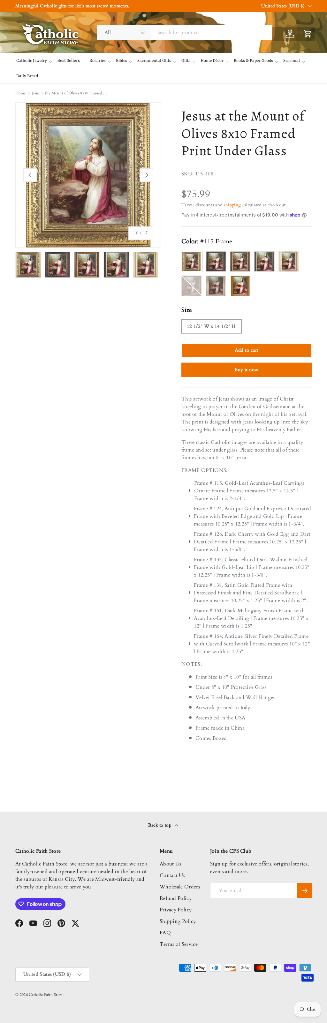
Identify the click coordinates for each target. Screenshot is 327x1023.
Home (20, 93)
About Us (170, 863)
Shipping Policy (178, 921)
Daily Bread (27, 76)
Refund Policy (176, 898)
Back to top (160, 825)
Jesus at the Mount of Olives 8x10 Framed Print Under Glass (70, 93)
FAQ (165, 932)
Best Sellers (68, 60)
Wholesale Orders (180, 886)
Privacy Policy (176, 909)
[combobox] (184, 32)
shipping (232, 205)
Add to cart (247, 350)
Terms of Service (179, 944)
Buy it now (246, 369)
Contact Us (172, 875)
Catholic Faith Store (45, 994)
